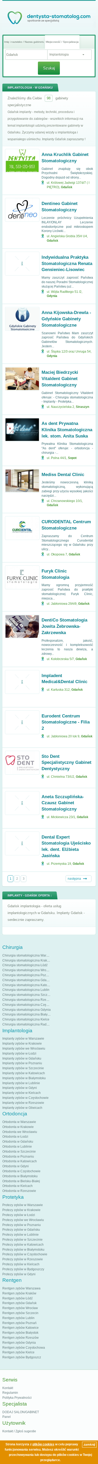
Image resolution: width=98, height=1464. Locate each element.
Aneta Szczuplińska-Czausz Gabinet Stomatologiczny (63, 803)
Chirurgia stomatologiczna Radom (26, 1024)
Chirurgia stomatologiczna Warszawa (28, 955)
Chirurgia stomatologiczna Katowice (28, 985)
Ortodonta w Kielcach (17, 1186)
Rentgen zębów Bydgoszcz (21, 1357)
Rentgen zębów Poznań (19, 1323)
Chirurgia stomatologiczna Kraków (26, 960)
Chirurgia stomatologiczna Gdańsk (26, 980)
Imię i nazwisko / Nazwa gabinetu (24, 41)
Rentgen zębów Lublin (18, 1318)
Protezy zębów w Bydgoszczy (23, 1269)
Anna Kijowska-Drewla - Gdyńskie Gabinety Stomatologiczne (66, 319)
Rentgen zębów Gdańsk (19, 1303)
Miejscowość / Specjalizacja (62, 41)
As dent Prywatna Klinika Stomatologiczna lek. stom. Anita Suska (67, 430)
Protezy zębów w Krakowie (21, 1210)
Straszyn (82, 407)
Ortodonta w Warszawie (19, 1122)
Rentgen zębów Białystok (20, 1333)
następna (74, 878)
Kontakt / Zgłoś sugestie (19, 1431)
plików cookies (43, 1444)
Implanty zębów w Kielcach (21, 1093)
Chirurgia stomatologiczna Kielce (25, 1019)
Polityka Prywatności (17, 1398)
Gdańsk (66, 187)
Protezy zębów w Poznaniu (21, 1225)
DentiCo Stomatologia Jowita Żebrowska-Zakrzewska (64, 626)
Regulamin (10, 1393)
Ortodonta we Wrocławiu (19, 1132)
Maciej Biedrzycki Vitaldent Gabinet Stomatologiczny (60, 378)
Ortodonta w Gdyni (15, 1166)
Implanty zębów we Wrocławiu (23, 1048)
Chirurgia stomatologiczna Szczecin (27, 995)
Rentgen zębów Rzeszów (20, 1337)
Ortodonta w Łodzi (15, 1136)
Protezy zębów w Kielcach (20, 1264)
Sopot (72, 458)
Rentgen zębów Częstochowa (23, 1347)
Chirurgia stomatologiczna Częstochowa (31, 1005)
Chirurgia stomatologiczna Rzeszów (28, 1000)
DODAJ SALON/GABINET (20, 1412)
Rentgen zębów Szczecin (20, 1313)
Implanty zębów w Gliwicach (22, 1108)
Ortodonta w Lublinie (17, 1146)
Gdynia (52, 296)
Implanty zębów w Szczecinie (23, 1068)
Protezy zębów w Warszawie (22, 1205)
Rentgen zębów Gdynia (19, 1342)
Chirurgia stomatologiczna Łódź (25, 965)
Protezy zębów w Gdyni (19, 1274)
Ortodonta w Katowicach (19, 1161)
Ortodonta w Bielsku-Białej (21, 1181)
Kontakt (7, 1388)
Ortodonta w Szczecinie (19, 1151)
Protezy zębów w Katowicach (23, 1244)
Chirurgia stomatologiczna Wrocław (27, 970)
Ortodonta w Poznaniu (18, 1156)
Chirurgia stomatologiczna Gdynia (26, 1010)
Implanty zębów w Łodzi (19, 1053)
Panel (6, 1417)
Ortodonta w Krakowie (18, 1127)
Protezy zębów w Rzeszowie (22, 1259)
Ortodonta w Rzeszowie (19, 1191)
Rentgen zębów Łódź (17, 1298)
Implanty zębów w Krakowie (22, 1043)
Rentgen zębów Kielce (18, 1352)
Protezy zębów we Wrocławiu (23, 1220)
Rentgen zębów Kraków (19, 1293)
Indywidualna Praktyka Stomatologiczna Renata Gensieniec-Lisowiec (67, 263)
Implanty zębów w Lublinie (21, 1083)
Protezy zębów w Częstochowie (24, 1254)
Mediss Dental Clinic (63, 474)
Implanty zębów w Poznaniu (22, 1063)
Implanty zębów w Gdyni (19, 1088)
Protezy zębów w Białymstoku (23, 1249)
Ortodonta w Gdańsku (17, 1141)
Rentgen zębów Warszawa (21, 1288)
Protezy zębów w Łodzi (18, 1215)
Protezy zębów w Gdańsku (21, 1229)
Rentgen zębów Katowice (20, 1328)
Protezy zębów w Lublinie (20, 1234)
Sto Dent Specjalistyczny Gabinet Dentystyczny (66, 762)
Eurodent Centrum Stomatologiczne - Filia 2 (66, 722)
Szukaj (49, 68)
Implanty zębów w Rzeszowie (23, 1103)
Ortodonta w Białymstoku (20, 1176)
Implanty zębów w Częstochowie (25, 1098)
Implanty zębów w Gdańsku (21, 1058)
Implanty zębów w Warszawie (23, 1038)
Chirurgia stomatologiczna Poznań (26, 975)
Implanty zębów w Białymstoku (24, 1078)
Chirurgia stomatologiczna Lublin (25, 990)
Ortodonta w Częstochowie (21, 1171)
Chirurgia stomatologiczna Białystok (27, 1014)
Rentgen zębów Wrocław (20, 1308)
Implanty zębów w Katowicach (23, 1073)
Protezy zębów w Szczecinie (22, 1239)
